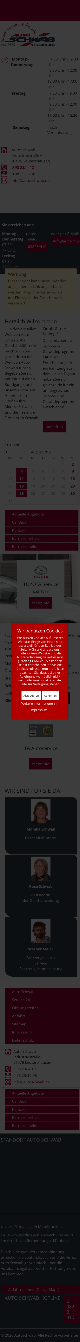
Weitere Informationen (38, 703)
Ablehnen (50, 695)
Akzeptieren (31, 695)
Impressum (38, 710)
